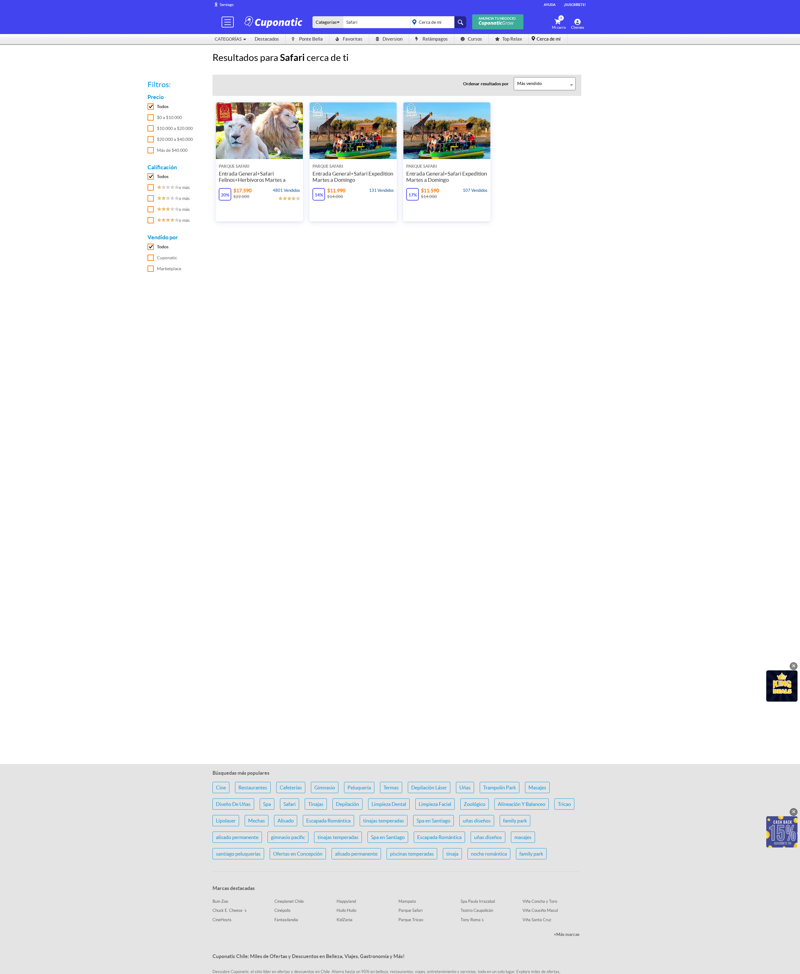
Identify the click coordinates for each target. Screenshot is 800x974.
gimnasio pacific (288, 837)
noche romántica (489, 854)
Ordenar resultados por (486, 83)
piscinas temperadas (412, 854)
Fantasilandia (286, 919)
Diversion (392, 39)
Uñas (465, 787)
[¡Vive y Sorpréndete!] (274, 21)
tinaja (452, 854)
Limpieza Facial (435, 804)
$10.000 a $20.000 (175, 128)
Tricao (564, 804)
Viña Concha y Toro (539, 901)
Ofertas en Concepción (297, 854)
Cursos (475, 39)
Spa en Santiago (433, 820)
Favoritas (352, 39)
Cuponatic (167, 257)
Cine (221, 787)
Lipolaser (226, 820)
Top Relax (512, 39)
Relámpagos (435, 39)
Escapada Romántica (328, 820)
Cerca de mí (549, 39)
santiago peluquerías (238, 854)
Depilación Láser (429, 787)
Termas (391, 787)
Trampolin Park (499, 787)
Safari (289, 804)
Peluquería (359, 787)
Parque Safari (410, 910)
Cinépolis (282, 910)
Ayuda (550, 5)
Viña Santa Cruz (536, 919)
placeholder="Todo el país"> (437, 22)
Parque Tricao (410, 919)
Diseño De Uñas (233, 804)
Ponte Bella (311, 39)
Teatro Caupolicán (477, 910)
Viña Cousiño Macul (540, 910)
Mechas (256, 820)
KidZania (344, 919)
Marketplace (169, 268)
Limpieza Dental (389, 804)
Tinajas (315, 804)
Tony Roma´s (472, 919)
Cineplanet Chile (289, 901)
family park (515, 820)
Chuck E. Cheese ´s (229, 910)
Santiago (227, 4)
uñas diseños (477, 820)
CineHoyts (222, 919)
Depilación (347, 804)
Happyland (346, 901)
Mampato (407, 901)
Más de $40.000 (172, 150)
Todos (162, 106)
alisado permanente (237, 837)
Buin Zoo (220, 901)
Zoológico (474, 804)
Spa (267, 804)
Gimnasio (324, 787)
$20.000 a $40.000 (175, 139)
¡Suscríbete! (575, 5)
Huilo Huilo (346, 910)
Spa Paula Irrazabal (478, 901)
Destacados (267, 39)
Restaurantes (252, 787)
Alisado (286, 820)
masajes (523, 837)
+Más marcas (566, 934)
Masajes (537, 787)
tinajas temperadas (383, 820)
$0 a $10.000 (169, 117)
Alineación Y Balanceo (521, 804)
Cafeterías (291, 787)
